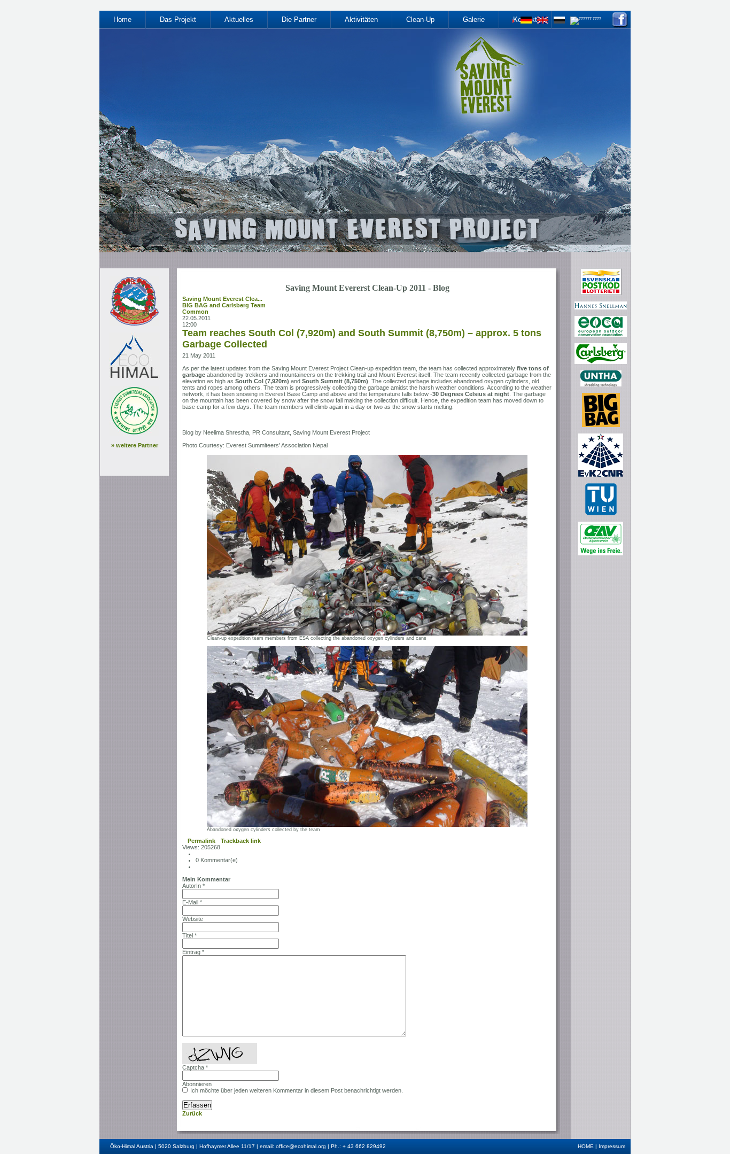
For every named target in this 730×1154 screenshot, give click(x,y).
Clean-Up (420, 20)
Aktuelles (238, 20)
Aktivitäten (361, 20)
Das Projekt (178, 20)
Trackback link (241, 841)
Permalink (201, 841)
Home (122, 20)
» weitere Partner (134, 445)
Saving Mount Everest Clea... (222, 299)
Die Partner (299, 20)
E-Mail (192, 902)
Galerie (474, 20)
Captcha (195, 1067)
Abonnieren (197, 1084)
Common (195, 311)
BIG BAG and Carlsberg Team (224, 305)
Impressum (612, 1146)
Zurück (192, 1113)
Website (192, 919)
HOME (586, 1146)
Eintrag (193, 952)
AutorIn (193, 885)
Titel (189, 935)
